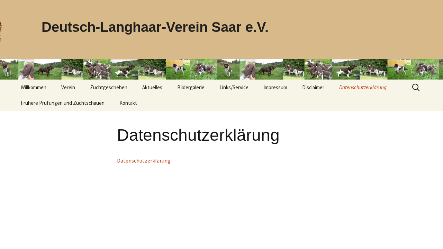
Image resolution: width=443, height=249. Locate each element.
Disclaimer (313, 87)
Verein (68, 87)
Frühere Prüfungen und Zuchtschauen (63, 103)
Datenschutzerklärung (363, 87)
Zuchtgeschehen (108, 87)
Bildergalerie (191, 87)
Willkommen (33, 87)
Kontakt (128, 103)
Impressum (275, 87)
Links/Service (233, 87)
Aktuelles (152, 87)
